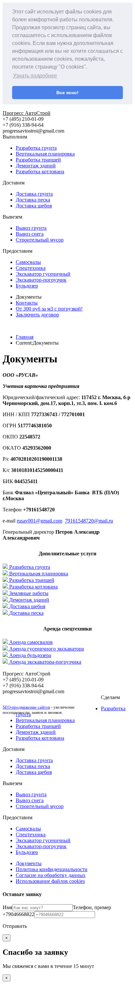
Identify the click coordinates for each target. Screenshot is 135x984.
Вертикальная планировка (45, 154)
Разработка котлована (40, 171)
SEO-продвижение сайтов (26, 707)
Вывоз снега (30, 234)
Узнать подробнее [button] (35, 75)
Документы (29, 863)
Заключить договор (37, 314)
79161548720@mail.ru (89, 521)
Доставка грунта (34, 194)
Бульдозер (27, 286)
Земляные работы (28, 593)
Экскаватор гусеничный (43, 274)
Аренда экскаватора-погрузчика (45, 662)
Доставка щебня (34, 205)
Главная (24, 337)
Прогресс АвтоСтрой (26, 113)
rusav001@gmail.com (39, 521)
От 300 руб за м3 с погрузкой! (49, 308)
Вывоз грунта (31, 228)
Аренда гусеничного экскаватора (46, 649)
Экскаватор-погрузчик (41, 280)
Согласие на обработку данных (51, 875)
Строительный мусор (40, 240)
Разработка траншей (38, 159)
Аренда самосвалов (31, 642)
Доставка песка (33, 200)
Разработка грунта (36, 148)
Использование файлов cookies (50, 881)
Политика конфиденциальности (51, 869)
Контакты (27, 303)
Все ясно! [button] (67, 92)
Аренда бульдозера (30, 655)
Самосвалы (28, 262)
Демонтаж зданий (36, 165)
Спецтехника (31, 268)
